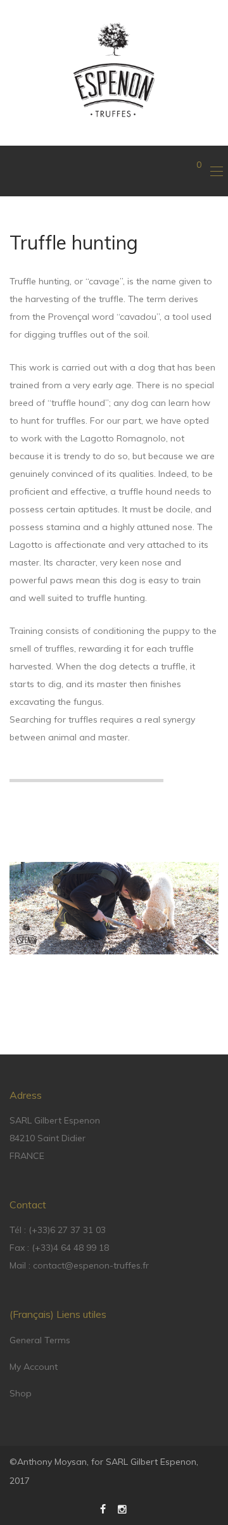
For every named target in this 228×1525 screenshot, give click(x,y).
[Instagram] (123, 1508)
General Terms (40, 1340)
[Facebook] (103, 1508)
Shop (21, 1393)
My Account (34, 1366)
